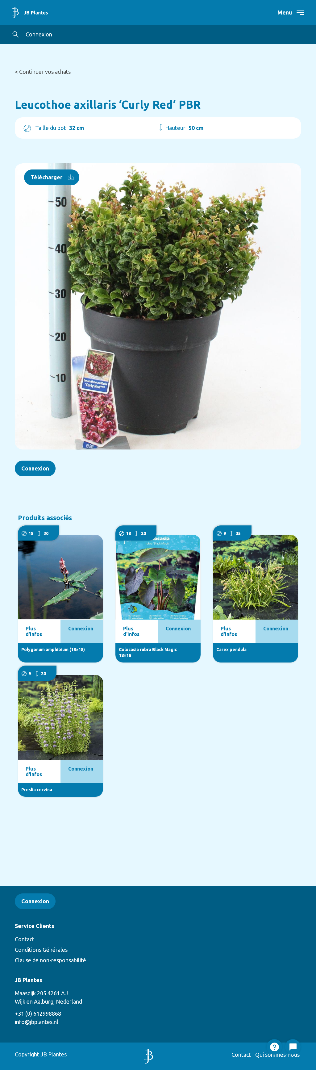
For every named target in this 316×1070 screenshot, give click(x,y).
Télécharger (46, 177)
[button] (15, 34)
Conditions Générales (41, 950)
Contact (24, 939)
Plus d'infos (34, 631)
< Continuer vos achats (43, 72)
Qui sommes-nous (277, 1054)
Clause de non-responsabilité (50, 960)
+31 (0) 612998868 (38, 1013)
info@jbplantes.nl (36, 1022)
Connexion (39, 34)
